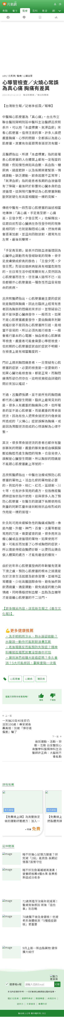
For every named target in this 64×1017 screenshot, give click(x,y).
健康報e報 (15, 984)
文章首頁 (31, 1004)
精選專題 (40, 998)
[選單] (60, 4)
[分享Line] (24, 17)
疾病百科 (52, 998)
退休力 (20, 1004)
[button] (59, 10)
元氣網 (11, 75)
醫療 (25, 10)
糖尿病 (41, 678)
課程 (54, 10)
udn (4, 75)
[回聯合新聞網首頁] (4, 4)
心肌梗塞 (15, 678)
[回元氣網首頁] (11, 4)
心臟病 (28, 678)
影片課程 (9, 809)
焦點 (5, 10)
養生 (15, 10)
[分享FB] (8, 17)
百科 (35, 10)
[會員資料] (55, 4)
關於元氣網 (13, 998)
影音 (45, 10)
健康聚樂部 (27, 998)
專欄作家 (42, 1004)
